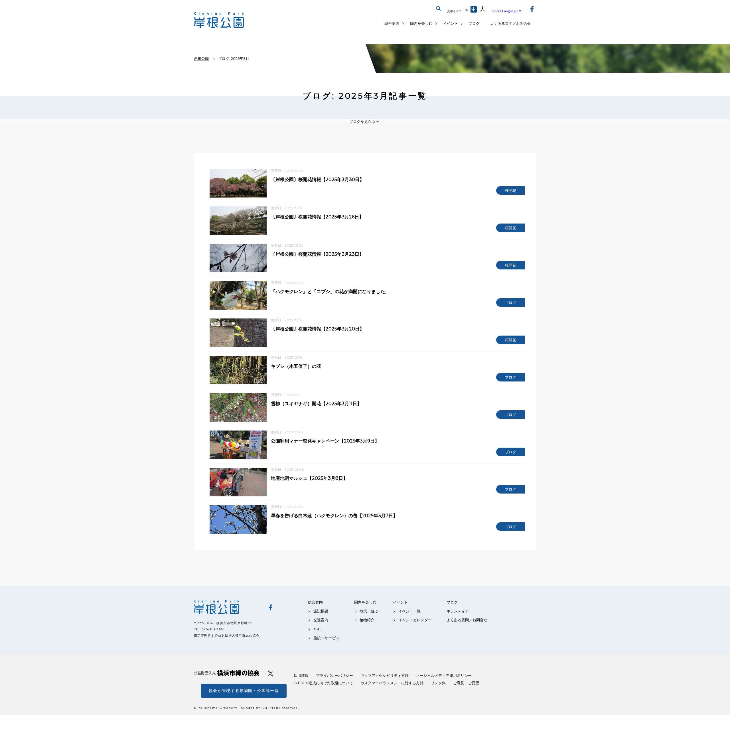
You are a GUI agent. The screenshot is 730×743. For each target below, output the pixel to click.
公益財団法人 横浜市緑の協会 (226, 673)
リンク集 (438, 683)
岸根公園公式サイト (219, 20)
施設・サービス (326, 638)
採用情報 (301, 675)
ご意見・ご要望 (466, 683)
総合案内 (391, 23)
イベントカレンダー (415, 620)
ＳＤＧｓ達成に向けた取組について (323, 683)
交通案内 (320, 620)
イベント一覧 (409, 611)
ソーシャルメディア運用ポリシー (444, 675)
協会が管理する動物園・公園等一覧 (244, 691)
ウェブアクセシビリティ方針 (384, 675)
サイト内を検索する (438, 8)
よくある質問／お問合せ (510, 23)
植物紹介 (367, 620)
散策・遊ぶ (369, 611)
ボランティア (458, 611)
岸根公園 (226, 607)
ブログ (474, 23)
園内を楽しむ (421, 23)
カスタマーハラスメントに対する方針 (391, 683)
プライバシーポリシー (334, 675)
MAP (317, 629)
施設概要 (320, 611)
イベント (450, 23)
